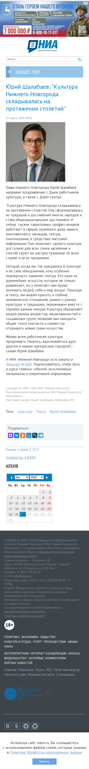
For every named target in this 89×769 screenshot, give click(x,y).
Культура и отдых (17, 642)
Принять (44, 761)
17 (10, 509)
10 (10, 503)
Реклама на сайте (41, 674)
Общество (48, 637)
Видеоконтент (15, 658)
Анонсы (74, 653)
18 (17, 509)
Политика (11, 637)
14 (36, 503)
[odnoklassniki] (17, 728)
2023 (35, 450)
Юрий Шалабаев (62, 411)
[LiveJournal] (34, 435)
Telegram (13, 364)
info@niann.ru (22, 576)
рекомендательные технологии (24, 611)
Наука (8, 646)
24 (10, 514)
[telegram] (27, 728)
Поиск (39, 669)
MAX (28, 364)
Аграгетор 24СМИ (21, 457)
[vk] (8, 728)
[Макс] (36, 728)
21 (36, 509)
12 (23, 503)
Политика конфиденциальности (24, 616)
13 (29, 503)
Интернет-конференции (49, 653)
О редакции (65, 674)
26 (23, 514)
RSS (49, 669)
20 (29, 509)
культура (25, 411)
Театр (41, 411)
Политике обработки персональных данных (46, 752)
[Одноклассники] (22, 435)
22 (42, 509)
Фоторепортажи (16, 653)
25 (17, 514)
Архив (24, 450)
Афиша (73, 642)
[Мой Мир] (28, 435)
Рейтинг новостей (18, 663)
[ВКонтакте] (16, 435)
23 (49, 509)
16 (49, 503)
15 (42, 503)
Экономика (29, 637)
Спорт (37, 642)
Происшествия (55, 642)
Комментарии (55, 658)
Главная (11, 450)
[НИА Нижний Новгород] (42, 51)
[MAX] (10, 435)
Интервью (36, 658)
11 (17, 503)
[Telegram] (40, 435)
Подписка (25, 669)
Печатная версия (66, 669)
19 (23, 509)
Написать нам (15, 674)
